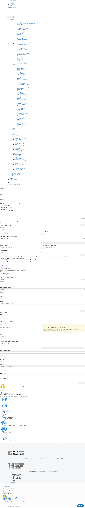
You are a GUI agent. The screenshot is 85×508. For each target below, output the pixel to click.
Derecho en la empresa (21, 25)
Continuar (83, 224)
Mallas (13, 128)
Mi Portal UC (12, 4)
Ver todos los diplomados (22, 44)
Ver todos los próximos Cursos (23, 67)
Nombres (2, 227)
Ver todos (16, 43)
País (1, 283)
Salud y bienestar (20, 37)
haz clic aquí (25, 396)
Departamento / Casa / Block (6, 306)
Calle (1, 296)
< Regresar (2, 254)
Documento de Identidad (48, 241)
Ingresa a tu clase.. (13, 179)
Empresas (12, 130)
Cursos (13, 64)
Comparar (12, 178)
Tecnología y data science (22, 39)
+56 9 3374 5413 (8, 486)
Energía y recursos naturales (22, 28)
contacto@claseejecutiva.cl (10, 488)
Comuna (2, 292)
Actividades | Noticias (16, 173)
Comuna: (2, 364)
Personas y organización (22, 35)
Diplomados (14, 20)
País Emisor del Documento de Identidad (8, 236)
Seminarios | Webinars (16, 174)
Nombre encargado (4, 373)
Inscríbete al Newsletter (8, 493)
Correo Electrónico (4, 245)
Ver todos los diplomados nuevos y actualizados (26, 23)
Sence (13, 129)
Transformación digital (21, 40)
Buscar (11, 177)
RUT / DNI (2, 314)
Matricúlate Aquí (81, 383)
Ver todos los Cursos (21, 108)
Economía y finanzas (21, 27)
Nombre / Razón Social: (5, 350)
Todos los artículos (18, 152)
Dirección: (2, 355)
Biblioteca (11, 1)
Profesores (12, 132)
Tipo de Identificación (4, 241)
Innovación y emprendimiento (23, 32)
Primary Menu (10, 17)
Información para (13, 0)
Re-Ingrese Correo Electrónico (49, 245)
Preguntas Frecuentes (9, 490)
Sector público (20, 38)
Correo (11, 5)
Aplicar (83, 218)
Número (1, 301)
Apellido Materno (47, 231)
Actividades (12, 172)
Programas (12, 19)
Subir (24, 270)
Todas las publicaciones (19, 170)
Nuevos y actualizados (18, 22)
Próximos (16, 65)
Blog (10, 133)
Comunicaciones (20, 24)
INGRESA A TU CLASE (11, 7)
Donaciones (12, 3)
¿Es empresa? (3, 336)
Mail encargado (3, 378)
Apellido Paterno (3, 231)
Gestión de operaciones (21, 30)
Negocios (19, 34)
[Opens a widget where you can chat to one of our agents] (80, 505)
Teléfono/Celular (3, 250)
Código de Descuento (4, 213)
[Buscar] (76, 184)
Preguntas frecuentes (14, 175)
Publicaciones (14, 153)
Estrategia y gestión (21, 29)
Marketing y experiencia (21, 33)
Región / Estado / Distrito (5, 287)
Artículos (13, 134)
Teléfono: (2, 369)
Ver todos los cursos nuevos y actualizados (25, 87)
